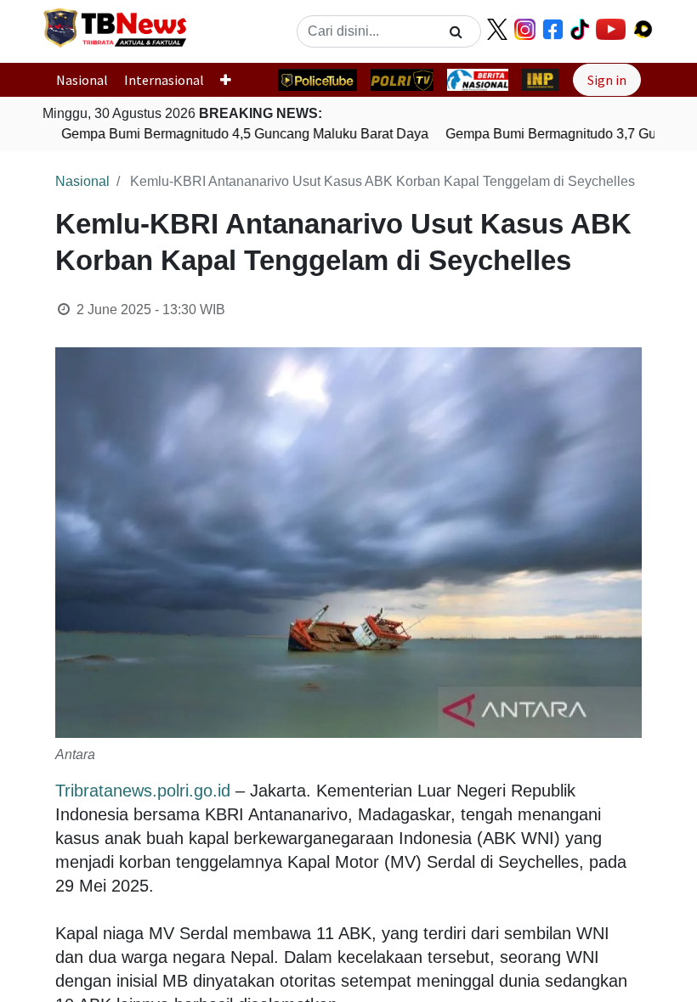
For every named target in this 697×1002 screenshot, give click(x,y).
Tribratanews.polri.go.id (142, 790)
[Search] (456, 31)
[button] (232, 80)
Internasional (164, 79)
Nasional (82, 79)
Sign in (606, 79)
